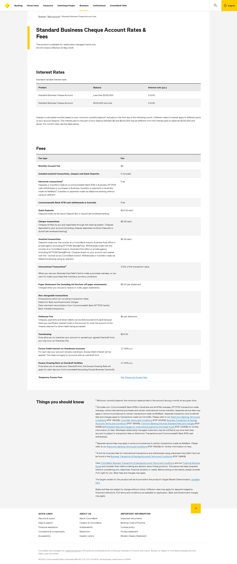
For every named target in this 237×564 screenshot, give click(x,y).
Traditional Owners (73, 550)
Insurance (48, 5)
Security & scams (46, 518)
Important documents (131, 518)
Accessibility (44, 536)
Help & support (45, 522)
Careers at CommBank (90, 522)
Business (84, 5)
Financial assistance (48, 527)
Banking (18, 5)
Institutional (99, 5)
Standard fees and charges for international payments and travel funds (140, 426)
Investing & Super (66, 5)
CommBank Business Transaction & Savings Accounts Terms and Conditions (137, 463)
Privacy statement (129, 531)
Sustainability (86, 527)
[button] (215, 5)
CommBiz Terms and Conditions (136, 420)
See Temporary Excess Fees (134, 377)
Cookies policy (128, 527)
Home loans (33, 5)
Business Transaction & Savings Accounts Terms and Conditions (141, 456)
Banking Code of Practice (133, 522)
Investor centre (87, 536)
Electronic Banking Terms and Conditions (127, 446)
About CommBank (89, 518)
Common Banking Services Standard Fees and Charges (167, 423)
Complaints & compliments (51, 531)
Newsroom (85, 531)
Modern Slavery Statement (133, 536)
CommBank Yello (118, 5)
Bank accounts (54, 16)
